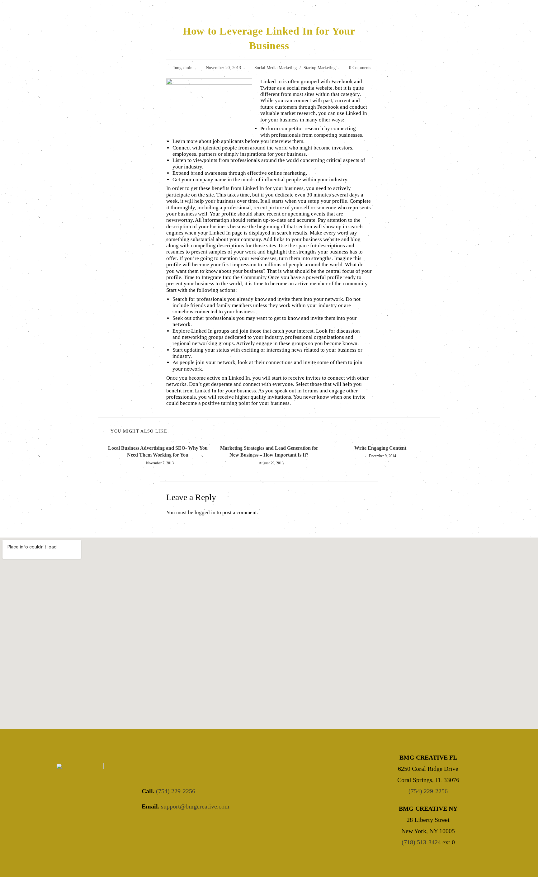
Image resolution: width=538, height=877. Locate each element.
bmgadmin (183, 67)
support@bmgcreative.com (195, 806)
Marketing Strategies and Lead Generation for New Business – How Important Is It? (269, 451)
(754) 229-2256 (175, 791)
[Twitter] (166, 825)
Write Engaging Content (380, 448)
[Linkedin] (200, 825)
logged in (205, 512)
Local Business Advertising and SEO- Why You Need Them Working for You (158, 451)
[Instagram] (184, 825)
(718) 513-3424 (421, 842)
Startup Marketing (320, 67)
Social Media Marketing (275, 67)
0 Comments (360, 67)
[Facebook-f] (150, 825)
